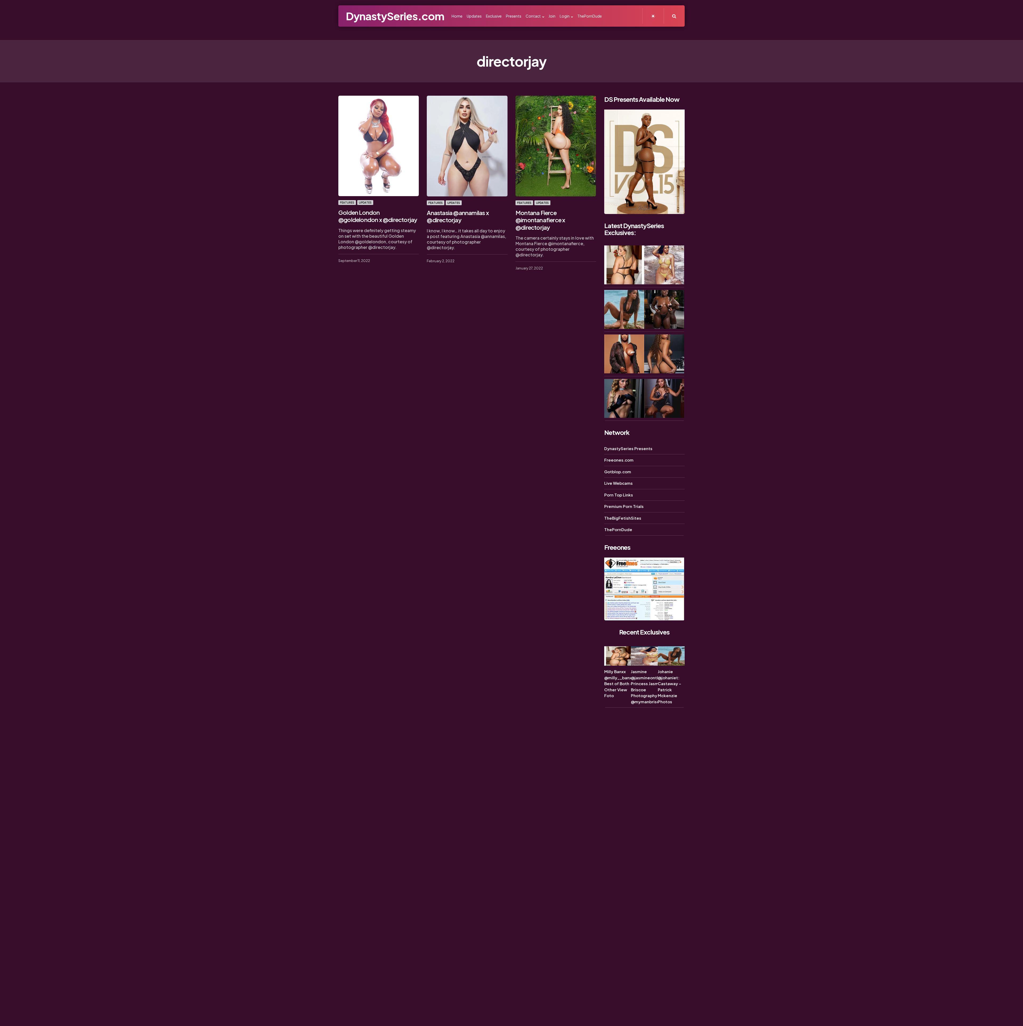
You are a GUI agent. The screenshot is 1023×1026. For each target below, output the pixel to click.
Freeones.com (619, 459)
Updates (365, 202)
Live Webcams (618, 483)
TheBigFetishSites (622, 517)
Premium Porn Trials (624, 506)
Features (347, 202)
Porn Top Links (618, 494)
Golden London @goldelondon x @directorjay (377, 216)
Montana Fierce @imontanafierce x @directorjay (540, 220)
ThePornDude (618, 529)
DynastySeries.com (395, 16)
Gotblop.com (617, 471)
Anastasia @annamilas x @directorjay (458, 216)
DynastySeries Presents (628, 448)
